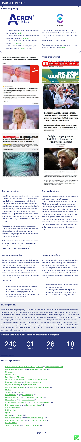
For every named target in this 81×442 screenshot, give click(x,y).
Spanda (8, 412)
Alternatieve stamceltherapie (15, 379)
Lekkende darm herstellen (14, 420)
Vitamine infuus (10, 374)
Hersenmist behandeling (13, 382)
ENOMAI (63, 47)
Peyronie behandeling (12, 385)
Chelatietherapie (10, 395)
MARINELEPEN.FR (13, 3)
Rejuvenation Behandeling (14, 369)
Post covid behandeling (13, 418)
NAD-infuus (9, 377)
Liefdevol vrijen (10, 410)
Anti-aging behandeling (13, 397)
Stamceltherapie (10, 400)
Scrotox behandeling (12, 425)
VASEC (8, 392)
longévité (19, 33)
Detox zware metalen (12, 405)
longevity (26, 38)
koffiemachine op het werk (54, 367)
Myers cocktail (10, 372)
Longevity (22, 48)
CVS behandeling (11, 423)
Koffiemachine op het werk (14, 367)
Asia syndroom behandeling (14, 387)
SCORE (8, 390)
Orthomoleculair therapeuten (15, 402)
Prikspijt (8, 415)
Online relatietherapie (12, 407)
